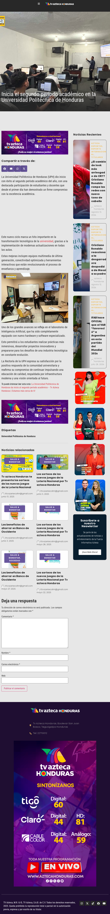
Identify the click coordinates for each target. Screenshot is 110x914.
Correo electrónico (10, 664)
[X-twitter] (87, 903)
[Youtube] (104, 903)
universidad (46, 241)
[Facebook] (98, 903)
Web (3, 676)
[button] (4, 168)
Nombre (5, 653)
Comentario (7, 616)
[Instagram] (81, 903)
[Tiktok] (93, 903)
